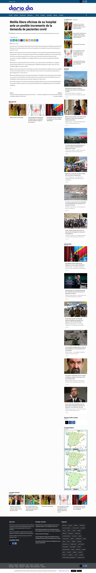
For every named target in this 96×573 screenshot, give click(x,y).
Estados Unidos (65, 538)
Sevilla (76, 554)
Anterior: (23, 94)
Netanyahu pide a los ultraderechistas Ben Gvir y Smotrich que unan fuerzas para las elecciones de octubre (75, 292)
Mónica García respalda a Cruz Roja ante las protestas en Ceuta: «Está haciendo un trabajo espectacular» (75, 118)
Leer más (66, 96)
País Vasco (80, 552)
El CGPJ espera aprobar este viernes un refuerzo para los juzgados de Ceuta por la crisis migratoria (75, 232)
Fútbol (84, 538)
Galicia (63, 541)
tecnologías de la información (68, 557)
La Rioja (79, 546)
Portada (10, 15)
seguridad (70, 554)
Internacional (23, 15)
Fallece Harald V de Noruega (16, 117)
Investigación (81, 544)
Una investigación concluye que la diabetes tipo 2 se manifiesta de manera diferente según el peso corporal (35, 120)
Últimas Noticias (80, 557)
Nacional (16, 15)
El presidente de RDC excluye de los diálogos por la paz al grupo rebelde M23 (54, 119)
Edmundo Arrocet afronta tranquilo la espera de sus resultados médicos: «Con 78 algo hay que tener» (79, 26)
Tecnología (49, 15)
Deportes (55, 15)
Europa (72, 538)
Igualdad (79, 541)
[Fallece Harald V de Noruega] (17, 110)
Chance (63, 530)
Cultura (73, 530)
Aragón (70, 525)
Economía (42, 15)
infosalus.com (65, 544)
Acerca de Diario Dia (35, 566)
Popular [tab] (75, 20)
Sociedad (61, 15)
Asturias (75, 525)
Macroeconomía (65, 549)
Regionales (29, 15)
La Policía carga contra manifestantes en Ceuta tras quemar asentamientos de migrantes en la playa (75, 146)
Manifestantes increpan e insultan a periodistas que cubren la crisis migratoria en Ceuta (75, 90)
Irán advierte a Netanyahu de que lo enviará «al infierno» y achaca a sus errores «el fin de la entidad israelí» (75, 377)
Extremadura (78, 538)
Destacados (77, 533)
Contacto (43, 566)
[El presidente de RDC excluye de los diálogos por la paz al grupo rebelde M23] (54, 110)
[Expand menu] (33, 15)
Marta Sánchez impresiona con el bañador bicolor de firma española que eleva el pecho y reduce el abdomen (79, 35)
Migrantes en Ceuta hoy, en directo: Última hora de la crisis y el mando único (75, 174)
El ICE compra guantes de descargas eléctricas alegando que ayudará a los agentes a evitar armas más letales (74, 320)
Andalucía (64, 525)
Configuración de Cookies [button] (63, 570)
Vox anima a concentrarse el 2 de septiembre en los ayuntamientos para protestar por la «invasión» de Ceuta (75, 203)
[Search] (86, 15)
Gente (68, 541)
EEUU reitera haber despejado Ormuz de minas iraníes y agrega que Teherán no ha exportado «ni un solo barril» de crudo (75, 405)
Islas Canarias (73, 546)
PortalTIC (64, 554)
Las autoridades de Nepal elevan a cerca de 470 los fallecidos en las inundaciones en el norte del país (75, 348)
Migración (78, 549)
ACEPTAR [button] (73, 570)
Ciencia (37, 15)
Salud (27, 565)
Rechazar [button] (79, 570)
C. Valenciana (82, 525)
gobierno (73, 541)
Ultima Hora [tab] (68, 20)
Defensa (79, 530)
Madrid (72, 549)
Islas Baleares (65, 546)
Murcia (63, 552)
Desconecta (70, 533)
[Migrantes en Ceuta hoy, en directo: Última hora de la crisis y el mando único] (75, 164)
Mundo (83, 549)
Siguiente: (49, 94)
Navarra (74, 552)
